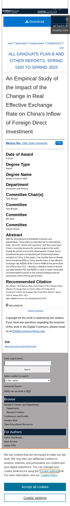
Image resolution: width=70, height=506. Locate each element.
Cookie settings (49, 471)
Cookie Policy (49, 475)
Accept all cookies (35, 487)
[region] (35, 477)
